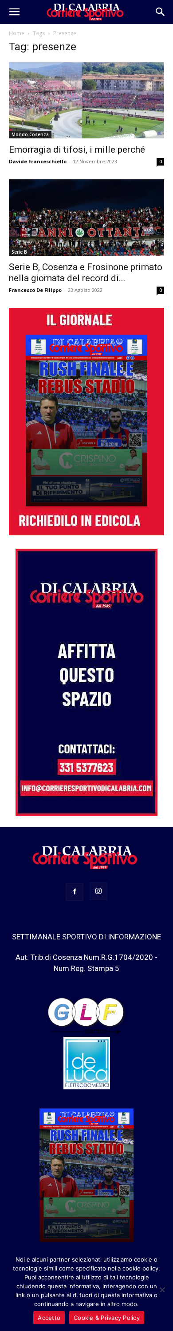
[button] (14, 12)
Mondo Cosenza (30, 134)
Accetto (49, 1317)
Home (16, 33)
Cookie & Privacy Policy (107, 1317)
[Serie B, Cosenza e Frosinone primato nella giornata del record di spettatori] (86, 217)
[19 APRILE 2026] (86, 420)
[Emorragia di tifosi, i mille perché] (86, 100)
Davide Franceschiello (38, 161)
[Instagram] (98, 891)
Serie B (19, 252)
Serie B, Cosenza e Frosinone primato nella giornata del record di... (85, 272)
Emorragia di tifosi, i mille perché (77, 149)
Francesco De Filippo (35, 290)
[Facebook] (74, 892)
